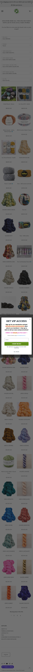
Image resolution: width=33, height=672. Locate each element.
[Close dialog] (30, 319)
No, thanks (16, 351)
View (18, 335)
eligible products (22, 335)
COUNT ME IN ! (16, 344)
